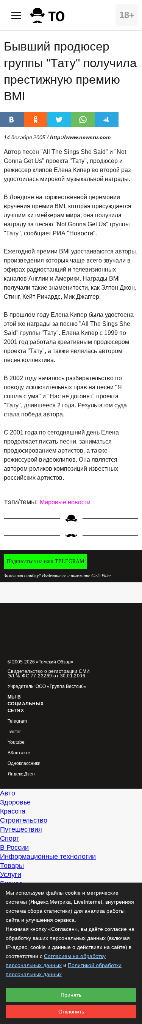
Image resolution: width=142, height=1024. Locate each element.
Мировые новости (65, 502)
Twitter (14, 731)
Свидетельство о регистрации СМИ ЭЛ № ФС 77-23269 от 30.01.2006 (49, 673)
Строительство (23, 820)
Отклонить (71, 1012)
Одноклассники (24, 763)
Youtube (16, 742)
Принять (71, 995)
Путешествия (21, 829)
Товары (12, 865)
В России (14, 847)
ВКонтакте (19, 753)
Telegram (17, 721)
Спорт (9, 838)
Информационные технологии (48, 856)
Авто (7, 793)
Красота (12, 811)
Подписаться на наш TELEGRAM (45, 561)
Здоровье (15, 802)
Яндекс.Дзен (21, 774)
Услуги (10, 874)
